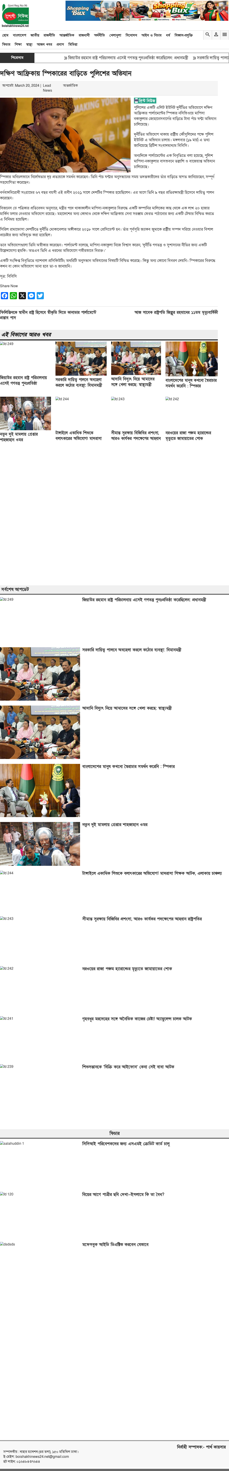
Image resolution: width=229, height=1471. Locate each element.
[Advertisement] (114, 514)
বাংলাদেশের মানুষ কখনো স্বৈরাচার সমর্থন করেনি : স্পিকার (128, 766)
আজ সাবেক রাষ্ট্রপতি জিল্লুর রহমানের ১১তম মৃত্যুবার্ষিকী (176, 312)
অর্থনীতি (99, 35)
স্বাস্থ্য (29, 44)
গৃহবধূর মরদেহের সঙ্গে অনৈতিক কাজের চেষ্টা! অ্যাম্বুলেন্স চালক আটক (137, 1019)
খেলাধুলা (115, 35)
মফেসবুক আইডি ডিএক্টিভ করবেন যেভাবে (115, 1245)
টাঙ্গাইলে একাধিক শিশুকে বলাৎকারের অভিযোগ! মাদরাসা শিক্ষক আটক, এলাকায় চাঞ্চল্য (78, 438)
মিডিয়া (72, 44)
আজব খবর (44, 44)
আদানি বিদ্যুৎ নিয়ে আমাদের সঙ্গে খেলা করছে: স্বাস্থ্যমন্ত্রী (127, 708)
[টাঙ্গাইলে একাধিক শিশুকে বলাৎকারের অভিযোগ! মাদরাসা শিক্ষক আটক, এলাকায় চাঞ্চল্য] (62, 399)
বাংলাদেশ (19, 35)
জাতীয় (35, 35)
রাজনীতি (49, 35)
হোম (5, 35)
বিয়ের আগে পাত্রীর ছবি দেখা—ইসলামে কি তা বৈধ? (123, 1194)
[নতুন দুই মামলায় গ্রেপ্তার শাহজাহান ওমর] (25, 429)
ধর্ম (168, 35)
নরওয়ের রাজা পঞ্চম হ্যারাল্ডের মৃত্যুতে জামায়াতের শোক (127, 969)
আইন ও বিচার (151, 35)
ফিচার (6, 44)
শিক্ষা (18, 44)
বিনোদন (131, 35)
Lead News (47, 88)
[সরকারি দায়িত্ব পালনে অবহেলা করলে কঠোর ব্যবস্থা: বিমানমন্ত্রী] (81, 374)
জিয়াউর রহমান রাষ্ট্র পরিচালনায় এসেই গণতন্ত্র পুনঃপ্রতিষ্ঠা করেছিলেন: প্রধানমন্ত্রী (109, 58)
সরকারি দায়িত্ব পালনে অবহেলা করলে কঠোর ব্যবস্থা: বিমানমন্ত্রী (131, 650)
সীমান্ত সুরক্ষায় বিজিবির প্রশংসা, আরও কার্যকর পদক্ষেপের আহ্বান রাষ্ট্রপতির (136, 438)
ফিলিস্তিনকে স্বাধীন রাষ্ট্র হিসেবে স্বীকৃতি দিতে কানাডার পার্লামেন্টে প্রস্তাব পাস (48, 315)
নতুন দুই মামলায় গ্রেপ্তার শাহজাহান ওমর (114, 825)
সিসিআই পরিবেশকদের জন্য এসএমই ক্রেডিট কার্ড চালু (126, 1144)
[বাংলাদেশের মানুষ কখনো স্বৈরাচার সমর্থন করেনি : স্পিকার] (191, 375)
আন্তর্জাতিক (66, 35)
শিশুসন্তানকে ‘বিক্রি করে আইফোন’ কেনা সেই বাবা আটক (128, 1067)
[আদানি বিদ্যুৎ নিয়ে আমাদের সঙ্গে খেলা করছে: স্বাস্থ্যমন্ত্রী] (136, 373)
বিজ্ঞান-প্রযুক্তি (184, 35)
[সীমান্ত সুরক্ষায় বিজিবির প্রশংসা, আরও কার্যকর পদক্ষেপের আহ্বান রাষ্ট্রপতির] (118, 399)
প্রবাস (60, 44)
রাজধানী (84, 35)
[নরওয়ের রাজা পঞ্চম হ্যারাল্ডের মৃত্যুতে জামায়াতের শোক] (172, 399)
